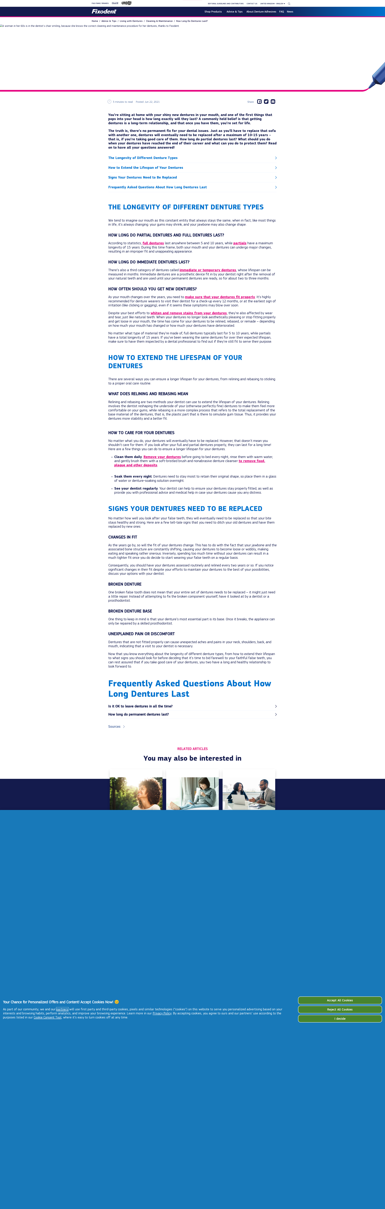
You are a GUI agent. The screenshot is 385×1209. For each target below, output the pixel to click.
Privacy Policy (162, 1013)
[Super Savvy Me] (125, 3)
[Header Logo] (104, 11)
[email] (274, 101)
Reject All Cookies (340, 1009)
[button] (192, 158)
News (290, 11)
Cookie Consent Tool (47, 1017)
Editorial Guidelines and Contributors (226, 4)
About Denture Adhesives (261, 11)
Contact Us (252, 4)
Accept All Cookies (340, 1000)
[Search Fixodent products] (289, 4)
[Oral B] (114, 3)
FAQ (281, 11)
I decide (340, 1018)
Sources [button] (114, 726)
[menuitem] (97, 21)
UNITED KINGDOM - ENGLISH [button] (271, 4)
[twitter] (267, 101)
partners (62, 1009)
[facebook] (260, 101)
